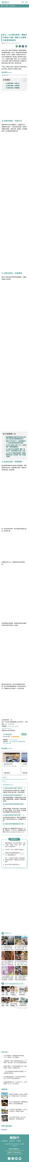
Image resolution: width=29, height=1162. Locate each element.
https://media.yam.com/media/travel (14, 1150)
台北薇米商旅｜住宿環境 (12, 85)
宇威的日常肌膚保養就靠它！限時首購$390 (12, 854)
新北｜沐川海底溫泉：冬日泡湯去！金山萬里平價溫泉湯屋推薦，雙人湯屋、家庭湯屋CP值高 (23, 994)
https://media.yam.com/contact (14, 1154)
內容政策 (19, 1141)
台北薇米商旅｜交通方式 (12, 83)
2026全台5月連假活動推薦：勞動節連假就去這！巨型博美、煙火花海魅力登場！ (16, 455)
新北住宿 (12, 5)
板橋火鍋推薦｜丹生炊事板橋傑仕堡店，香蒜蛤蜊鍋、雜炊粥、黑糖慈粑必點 (15, 1067)
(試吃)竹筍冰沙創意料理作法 (12, 864)
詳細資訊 (24, 734)
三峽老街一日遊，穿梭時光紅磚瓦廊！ (15, 849)
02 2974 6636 (13, 739)
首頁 (2, 5)
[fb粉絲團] (9, 1158)
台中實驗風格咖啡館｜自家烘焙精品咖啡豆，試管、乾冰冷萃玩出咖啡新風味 (15, 1077)
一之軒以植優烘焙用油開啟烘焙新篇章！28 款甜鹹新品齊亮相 (15, 1072)
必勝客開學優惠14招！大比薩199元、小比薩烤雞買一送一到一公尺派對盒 (15, 1083)
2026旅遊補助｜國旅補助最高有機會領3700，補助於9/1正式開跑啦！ (14, 1056)
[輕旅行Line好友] (20, 1158)
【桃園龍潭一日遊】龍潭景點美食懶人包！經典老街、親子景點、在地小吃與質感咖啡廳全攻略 (15, 1062)
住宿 (7, 5)
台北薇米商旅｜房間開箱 (12, 87)
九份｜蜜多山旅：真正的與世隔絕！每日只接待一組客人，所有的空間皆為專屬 (4, 994)
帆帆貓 (16, 43)
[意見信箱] (16, 1158)
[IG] (12, 1158)
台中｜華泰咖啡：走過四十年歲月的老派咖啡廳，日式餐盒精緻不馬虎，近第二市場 (4, 1005)
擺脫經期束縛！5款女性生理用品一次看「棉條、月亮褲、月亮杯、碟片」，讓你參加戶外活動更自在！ (15, 845)
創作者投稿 (4, 1141)
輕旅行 (6, 2)
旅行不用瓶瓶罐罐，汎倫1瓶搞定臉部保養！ (14, 1005)
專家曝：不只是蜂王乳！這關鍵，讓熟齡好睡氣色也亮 (13, 994)
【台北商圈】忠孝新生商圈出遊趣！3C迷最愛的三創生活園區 (23, 1005)
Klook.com (5, 75)
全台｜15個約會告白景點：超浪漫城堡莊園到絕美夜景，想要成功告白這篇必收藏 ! (15, 860)
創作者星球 (12, 1141)
